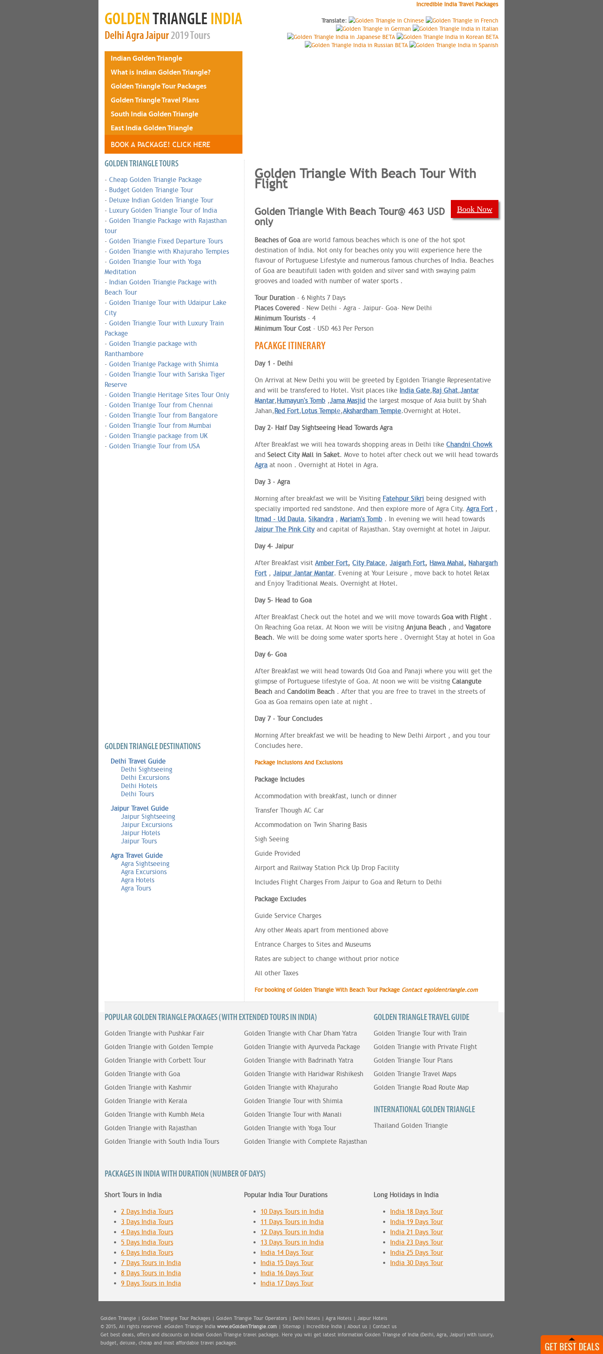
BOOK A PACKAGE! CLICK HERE (160, 144)
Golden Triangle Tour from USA (154, 446)
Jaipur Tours (139, 841)
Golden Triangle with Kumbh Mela (154, 1114)
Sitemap (292, 1326)
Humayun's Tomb (301, 400)
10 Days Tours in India (292, 1211)
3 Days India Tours (147, 1222)
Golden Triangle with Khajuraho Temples (169, 251)
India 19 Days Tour (416, 1222)
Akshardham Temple (372, 411)
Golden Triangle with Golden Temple (159, 1047)
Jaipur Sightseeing (148, 816)
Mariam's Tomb (361, 519)
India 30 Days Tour (416, 1263)
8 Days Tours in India (151, 1273)
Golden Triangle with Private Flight (425, 1047)
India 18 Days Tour (416, 1211)
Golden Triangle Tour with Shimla (293, 1101)
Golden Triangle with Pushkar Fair (154, 1033)
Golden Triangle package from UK (158, 436)
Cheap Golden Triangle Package (155, 180)
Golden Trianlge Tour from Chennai (161, 405)
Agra (135, 35)
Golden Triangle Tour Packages (159, 86)
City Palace (368, 563)
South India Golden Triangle (154, 113)
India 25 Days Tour (416, 1252)
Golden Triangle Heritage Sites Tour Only (169, 395)
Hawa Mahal (446, 563)
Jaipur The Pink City (285, 529)
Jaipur (157, 35)
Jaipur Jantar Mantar (303, 573)
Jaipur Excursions (146, 825)
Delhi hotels (306, 1318)
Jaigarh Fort (407, 563)
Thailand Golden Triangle (411, 1125)
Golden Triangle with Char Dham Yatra (300, 1033)
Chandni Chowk (469, 444)
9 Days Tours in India (151, 1283)
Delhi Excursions (145, 778)
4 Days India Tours (147, 1232)
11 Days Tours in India (292, 1222)
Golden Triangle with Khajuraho (291, 1087)
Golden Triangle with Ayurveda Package (302, 1047)
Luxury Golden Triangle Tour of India (163, 210)
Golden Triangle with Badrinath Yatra (298, 1060)
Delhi (114, 35)
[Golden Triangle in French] (462, 20)
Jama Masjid (347, 400)
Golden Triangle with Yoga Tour (290, 1128)
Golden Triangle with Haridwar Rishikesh (303, 1074)
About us (357, 1326)
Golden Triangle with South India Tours (162, 1141)
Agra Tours (136, 888)
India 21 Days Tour (416, 1232)
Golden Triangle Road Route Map (421, 1087)
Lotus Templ (319, 411)
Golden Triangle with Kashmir (148, 1087)
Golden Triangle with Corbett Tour (155, 1060)
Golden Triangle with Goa (142, 1074)
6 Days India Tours (147, 1252)
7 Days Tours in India (151, 1263)
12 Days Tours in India (292, 1232)
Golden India (173, 19)
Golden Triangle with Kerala (146, 1101)
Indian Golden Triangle (146, 58)
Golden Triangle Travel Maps (415, 1074)
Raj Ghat (445, 390)
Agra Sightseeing (145, 864)
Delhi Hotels (139, 786)
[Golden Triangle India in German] (373, 28)
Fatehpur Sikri (403, 498)
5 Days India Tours (147, 1242)
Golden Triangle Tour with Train (420, 1033)
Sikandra (320, 519)
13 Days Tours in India (292, 1242)
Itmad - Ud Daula (279, 519)
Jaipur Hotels (140, 833)
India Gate (415, 390)
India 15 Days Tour (286, 1263)
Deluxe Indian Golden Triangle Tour (161, 200)
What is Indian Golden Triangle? (161, 72)
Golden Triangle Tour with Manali (293, 1114)
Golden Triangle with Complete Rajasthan (305, 1141)
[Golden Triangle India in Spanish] (453, 45)
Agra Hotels (137, 880)
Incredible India (324, 1326)
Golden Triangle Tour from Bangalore (163, 415)
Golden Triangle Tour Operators (251, 1318)
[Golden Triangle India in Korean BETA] (447, 37)
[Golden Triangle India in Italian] (455, 28)
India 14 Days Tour (286, 1252)
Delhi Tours (137, 794)
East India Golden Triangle (152, 127)
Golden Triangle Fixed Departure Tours (166, 241)
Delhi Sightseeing (146, 769)
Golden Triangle (118, 1318)
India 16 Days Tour (286, 1273)
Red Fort (286, 411)
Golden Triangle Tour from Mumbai (160, 425)
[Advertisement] (307, 102)
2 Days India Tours (147, 1211)
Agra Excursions (144, 872)
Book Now (474, 209)
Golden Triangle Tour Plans (413, 1060)
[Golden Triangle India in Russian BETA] (356, 45)
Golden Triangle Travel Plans (155, 100)
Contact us (385, 1326)
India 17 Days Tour (286, 1283)
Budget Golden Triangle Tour (151, 190)
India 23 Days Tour (416, 1242)
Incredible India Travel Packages (457, 4)
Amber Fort (331, 563)
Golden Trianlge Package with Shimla (163, 364)
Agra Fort (479, 509)
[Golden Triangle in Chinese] (386, 20)
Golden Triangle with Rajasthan (151, 1128)
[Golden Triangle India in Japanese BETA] (341, 37)
